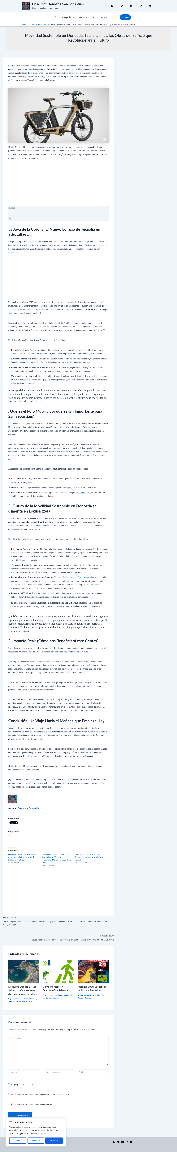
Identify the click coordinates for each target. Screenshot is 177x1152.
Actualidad (83, 17)
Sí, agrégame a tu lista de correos (23, 1084)
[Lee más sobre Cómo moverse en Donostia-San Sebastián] (58, 971)
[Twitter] (121, 5)
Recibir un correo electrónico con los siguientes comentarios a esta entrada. (40, 1094)
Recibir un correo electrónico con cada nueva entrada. (32, 1104)
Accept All (54, 1140)
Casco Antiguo (84, 577)
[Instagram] (131, 5)
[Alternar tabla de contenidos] (10, 219)
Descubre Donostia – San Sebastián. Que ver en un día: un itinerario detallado (22, 990)
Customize (18, 1140)
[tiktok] (140, 5)
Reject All (36, 1140)
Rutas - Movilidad (30, 999)
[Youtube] (150, 5)
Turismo (11, 1002)
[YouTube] (131, 1142)
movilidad (29, 69)
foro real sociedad (100, 17)
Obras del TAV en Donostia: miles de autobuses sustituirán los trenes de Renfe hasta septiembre (22, 857)
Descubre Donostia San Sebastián (58, 4)
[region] (36, 1131)
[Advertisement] (58, 185)
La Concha (80, 492)
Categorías (66, 17)
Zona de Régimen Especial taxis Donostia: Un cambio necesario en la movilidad (89, 857)
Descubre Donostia (28, 808)
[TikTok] (126, 1142)
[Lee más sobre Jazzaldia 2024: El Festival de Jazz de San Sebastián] (93, 971)
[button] (56, 17)
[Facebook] (112, 5)
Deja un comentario (15, 999)
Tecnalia (27, 756)
